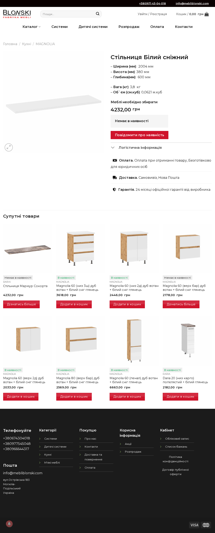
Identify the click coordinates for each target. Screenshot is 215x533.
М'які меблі (52, 462)
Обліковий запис (177, 438)
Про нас (90, 438)
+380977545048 (17, 444)
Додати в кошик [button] (74, 304)
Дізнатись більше (21, 304)
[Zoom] (9, 147)
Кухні (26, 44)
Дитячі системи (93, 27)
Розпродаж (128, 27)
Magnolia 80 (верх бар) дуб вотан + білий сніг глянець (78, 380)
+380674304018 (16, 438)
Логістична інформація (140, 147)
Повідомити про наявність (139, 135)
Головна (10, 44)
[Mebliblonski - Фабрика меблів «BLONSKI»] (17, 14)
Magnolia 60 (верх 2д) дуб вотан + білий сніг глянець (24, 380)
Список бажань (176, 446)
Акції (128, 443)
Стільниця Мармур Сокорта (25, 286)
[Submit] (97, 14)
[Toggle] (114, 148)
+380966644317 (16, 449)
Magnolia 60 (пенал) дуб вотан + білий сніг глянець (134, 380)
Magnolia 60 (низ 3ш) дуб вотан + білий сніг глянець (77, 288)
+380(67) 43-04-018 (152, 3)
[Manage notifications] (9, 523)
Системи (59, 27)
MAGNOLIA (45, 44)
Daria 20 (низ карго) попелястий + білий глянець (185, 380)
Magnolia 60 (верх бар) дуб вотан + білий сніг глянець (184, 288)
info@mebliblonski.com (192, 3)
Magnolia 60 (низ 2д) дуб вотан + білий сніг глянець (134, 288)
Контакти (184, 27)
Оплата (157, 27)
